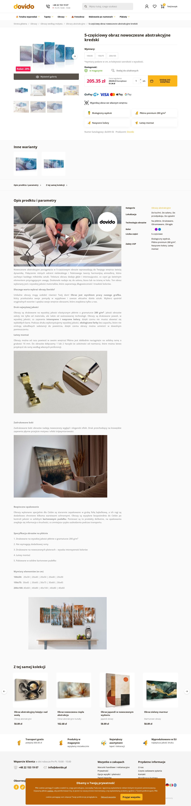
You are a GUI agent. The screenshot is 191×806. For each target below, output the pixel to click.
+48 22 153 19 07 (28, 767)
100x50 (90, 55)
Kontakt (141, 774)
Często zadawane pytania (150, 770)
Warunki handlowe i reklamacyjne (114, 767)
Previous (4, 691)
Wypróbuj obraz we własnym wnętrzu (108, 102)
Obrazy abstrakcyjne (75, 23)
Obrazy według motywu (52, 23)
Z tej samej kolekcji (55, 185)
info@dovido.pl (57, 767)
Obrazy (33, 23)
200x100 (112, 55)
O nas (141, 767)
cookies (50, 791)
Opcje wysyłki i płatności (109, 774)
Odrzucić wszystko (108, 797)
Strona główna (20, 23)
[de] (167, 785)
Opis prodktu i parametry (26, 185)
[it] (171, 785)
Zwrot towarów (104, 777)
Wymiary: (90, 49)
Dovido (130, 131)
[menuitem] (28, 17)
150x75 (101, 55)
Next (74, 56)
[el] (175, 785)
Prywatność (103, 770)
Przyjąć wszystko (131, 797)
